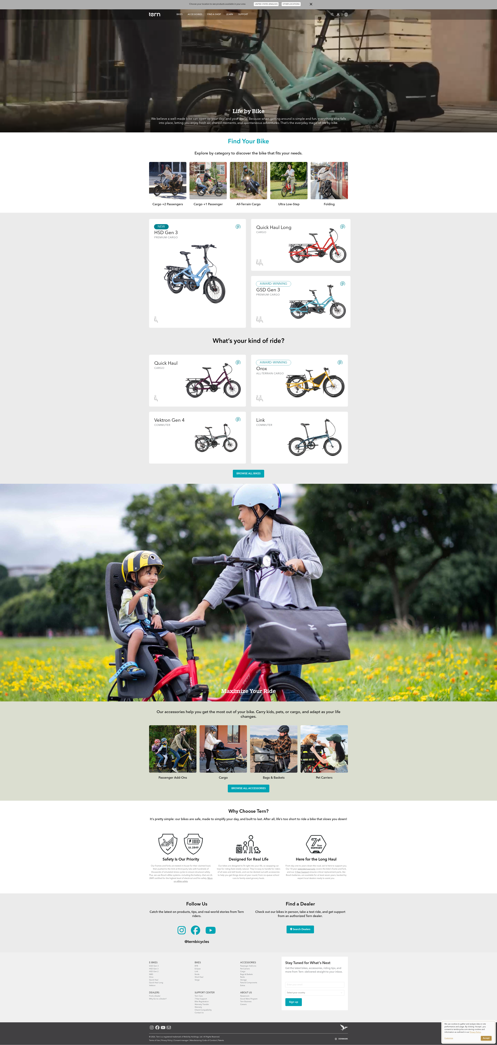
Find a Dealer (154, 996)
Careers (243, 1004)
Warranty (198, 1007)
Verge (197, 980)
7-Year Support (302, 872)
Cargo (223, 777)
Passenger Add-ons (248, 966)
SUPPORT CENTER (205, 992)
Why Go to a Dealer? (158, 999)
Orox (151, 977)
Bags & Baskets (274, 777)
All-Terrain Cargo (248, 204)
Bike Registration (202, 1002)
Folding (329, 204)
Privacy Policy (166, 1040)
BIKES (198, 962)
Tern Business (245, 1002)
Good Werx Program (248, 999)
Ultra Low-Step (288, 204)
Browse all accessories (248, 788)
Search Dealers (301, 929)
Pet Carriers (324, 777)
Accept (486, 1038)
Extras (242, 985)
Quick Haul (153, 980)
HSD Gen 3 (153, 969)
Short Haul (199, 977)
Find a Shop (214, 14)
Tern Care (199, 996)
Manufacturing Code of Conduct (203, 1040)
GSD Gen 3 (154, 966)
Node (197, 974)
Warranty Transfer (202, 1004)
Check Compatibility (203, 1010)
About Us (246, 992)
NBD (151, 974)
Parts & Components (248, 983)
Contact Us (199, 1013)
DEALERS (154, 992)
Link (196, 971)
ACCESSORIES (248, 962)
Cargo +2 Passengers (167, 204)
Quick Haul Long (156, 983)
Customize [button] (448, 1038)
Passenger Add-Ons (173, 777)
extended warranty (306, 869)
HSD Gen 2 (153, 971)
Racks (242, 977)
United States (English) (266, 4)
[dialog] (468, 1031)
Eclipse (198, 969)
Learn (229, 14)
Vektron (152, 985)
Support (243, 14)
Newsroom (244, 996)
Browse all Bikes (248, 473)
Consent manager (181, 1040)
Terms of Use (154, 1040)
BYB (196, 966)
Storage (243, 980)
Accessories (195, 14)
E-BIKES (153, 962)
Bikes (179, 14)
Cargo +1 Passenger (208, 204)
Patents (221, 1040)
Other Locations (291, 4)
